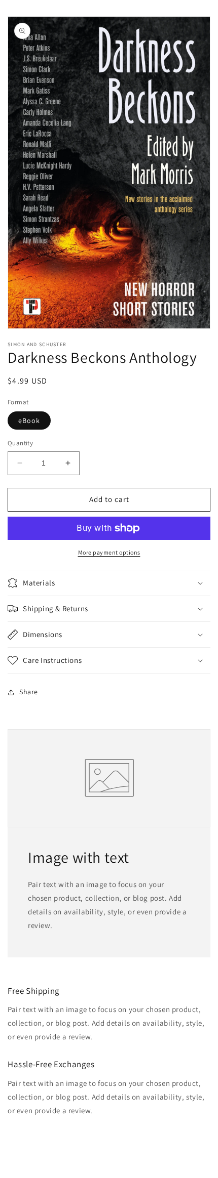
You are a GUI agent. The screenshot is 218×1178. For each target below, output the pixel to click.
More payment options (109, 552)
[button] (109, 583)
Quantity (20, 443)
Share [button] (28, 691)
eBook (29, 420)
